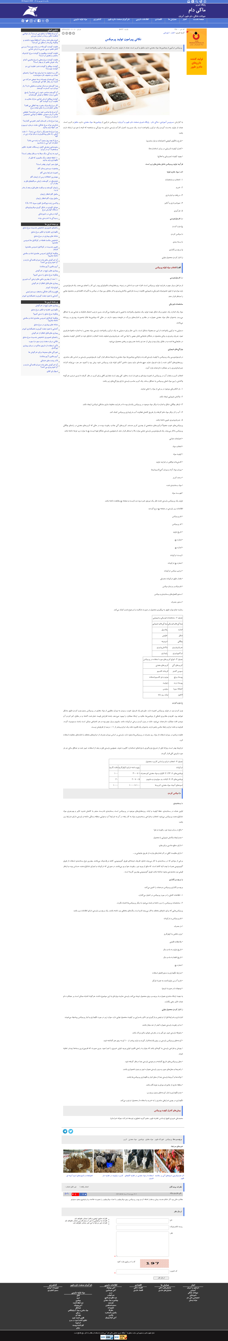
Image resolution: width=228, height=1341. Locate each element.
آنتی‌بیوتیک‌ (78, 1306)
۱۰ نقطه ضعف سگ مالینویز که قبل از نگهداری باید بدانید (43, 159)
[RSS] (192, 1)
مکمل (76, 122)
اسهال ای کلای (52, 371)
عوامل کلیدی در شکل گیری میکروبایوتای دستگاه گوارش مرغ (41, 209)
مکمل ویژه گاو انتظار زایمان (47, 199)
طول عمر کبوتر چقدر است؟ (47, 164)
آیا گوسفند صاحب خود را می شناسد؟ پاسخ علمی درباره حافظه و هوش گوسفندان (41, 94)
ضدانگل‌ (78, 1308)
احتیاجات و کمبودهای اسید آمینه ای (79, 1176)
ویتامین (98, 122)
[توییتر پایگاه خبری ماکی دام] (27, 20)
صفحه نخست (198, 19)
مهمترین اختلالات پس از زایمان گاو (44, 177)
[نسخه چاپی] (63, 33)
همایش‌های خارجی (164, 1291)
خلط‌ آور (78, 1316)
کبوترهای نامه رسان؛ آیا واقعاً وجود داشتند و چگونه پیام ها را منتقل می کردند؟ (40, 41)
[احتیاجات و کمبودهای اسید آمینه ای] (78, 1162)
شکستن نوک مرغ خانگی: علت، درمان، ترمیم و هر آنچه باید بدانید (39, 126)
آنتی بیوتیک (110, 1288)
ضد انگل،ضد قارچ (111, 1298)
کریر (125, 1139)
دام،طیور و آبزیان (193, 1288)
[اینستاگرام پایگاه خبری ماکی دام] (31, 20)
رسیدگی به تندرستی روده (48, 218)
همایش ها (172, 19)
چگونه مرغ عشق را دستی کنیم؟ (45, 275)
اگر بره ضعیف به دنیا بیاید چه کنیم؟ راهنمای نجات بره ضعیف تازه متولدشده (40, 74)
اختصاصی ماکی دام (193, 1298)
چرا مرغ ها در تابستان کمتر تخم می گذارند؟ (40, 121)
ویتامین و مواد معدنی (111, 1300)
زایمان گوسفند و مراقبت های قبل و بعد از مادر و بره (40, 189)
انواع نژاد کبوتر (52, 288)
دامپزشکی (193, 1295)
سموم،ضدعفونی (110, 1305)
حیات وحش (193, 1300)
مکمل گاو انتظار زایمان (49, 194)
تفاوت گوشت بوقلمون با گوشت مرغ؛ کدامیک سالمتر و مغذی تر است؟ (40, 54)
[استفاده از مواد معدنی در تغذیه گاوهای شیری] (139, 1162)
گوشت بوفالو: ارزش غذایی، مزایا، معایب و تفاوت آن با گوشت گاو (41, 100)
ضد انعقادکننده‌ (78, 1303)
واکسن (111, 1315)
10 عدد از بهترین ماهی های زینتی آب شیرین (40, 279)
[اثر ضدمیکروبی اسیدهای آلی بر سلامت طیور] (169, 1162)
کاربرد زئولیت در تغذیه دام (113, 1176)
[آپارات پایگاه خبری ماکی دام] (23, 20)
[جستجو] (197, 1)
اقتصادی (158, 19)
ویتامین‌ (78, 1301)
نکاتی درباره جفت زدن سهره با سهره (43, 342)
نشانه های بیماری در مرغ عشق (46, 236)
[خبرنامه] (188, 1)
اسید (78, 1298)
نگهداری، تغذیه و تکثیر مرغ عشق (44, 232)
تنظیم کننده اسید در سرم (78, 1321)
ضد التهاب (110, 1295)
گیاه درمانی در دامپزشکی (48, 214)
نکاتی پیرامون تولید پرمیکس (123, 40)
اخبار (185, 19)
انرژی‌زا (78, 1323)
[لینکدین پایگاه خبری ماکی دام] (43, 20)
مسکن (78, 1313)
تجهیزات (111, 1308)
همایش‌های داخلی (165, 1288)
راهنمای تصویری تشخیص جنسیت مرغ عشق (40, 228)
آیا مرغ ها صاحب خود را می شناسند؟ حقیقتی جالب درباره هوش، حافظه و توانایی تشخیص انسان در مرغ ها (40, 114)
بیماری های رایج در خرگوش (46, 271)
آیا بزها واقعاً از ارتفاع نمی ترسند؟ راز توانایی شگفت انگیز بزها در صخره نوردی (40, 35)
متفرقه (111, 1310)
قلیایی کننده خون (78, 1318)
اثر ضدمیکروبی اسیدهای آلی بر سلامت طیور (169, 1177)
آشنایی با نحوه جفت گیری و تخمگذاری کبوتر (40, 296)
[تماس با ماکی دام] (201, 1)
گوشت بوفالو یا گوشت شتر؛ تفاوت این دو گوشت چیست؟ (41, 67)
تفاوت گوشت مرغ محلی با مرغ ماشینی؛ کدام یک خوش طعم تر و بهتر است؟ (40, 61)
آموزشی (166, 33)
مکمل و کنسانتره (111, 1313)
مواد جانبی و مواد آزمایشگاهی (78, 1311)
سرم (110, 1293)
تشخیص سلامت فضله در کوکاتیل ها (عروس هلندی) (40, 242)
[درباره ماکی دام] (205, 1)
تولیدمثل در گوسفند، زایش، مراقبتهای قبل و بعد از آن (41, 182)
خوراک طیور (159, 1139)
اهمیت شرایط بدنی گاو (49, 173)
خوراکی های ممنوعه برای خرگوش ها (43, 352)
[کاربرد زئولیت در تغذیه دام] (108, 1162)
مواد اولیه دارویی (80, 19)
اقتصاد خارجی (138, 1291)
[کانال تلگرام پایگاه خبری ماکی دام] (35, 20)
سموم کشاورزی (53, 1291)
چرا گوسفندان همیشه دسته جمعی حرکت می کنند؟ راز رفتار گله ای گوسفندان (40, 81)
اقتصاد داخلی (138, 1288)
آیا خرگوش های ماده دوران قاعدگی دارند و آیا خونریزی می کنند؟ (40, 261)
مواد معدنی (88, 122)
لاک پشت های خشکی (49, 361)
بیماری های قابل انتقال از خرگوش (44, 283)
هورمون (111, 1303)
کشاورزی (97, 19)
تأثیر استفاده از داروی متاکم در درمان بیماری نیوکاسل (40, 347)
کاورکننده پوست (78, 1326)
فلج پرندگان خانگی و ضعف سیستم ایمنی (42, 292)
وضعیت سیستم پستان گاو (48, 169)
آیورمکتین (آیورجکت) (49, 267)
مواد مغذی (149, 1139)
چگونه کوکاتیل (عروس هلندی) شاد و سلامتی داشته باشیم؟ (40, 255)
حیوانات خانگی (193, 1293)
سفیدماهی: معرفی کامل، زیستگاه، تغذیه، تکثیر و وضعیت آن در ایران (40, 148)
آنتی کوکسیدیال (110, 1318)
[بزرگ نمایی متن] (73, 33)
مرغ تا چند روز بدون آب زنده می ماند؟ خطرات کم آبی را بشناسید (42, 142)
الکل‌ (78, 1296)
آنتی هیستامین (111, 1291)
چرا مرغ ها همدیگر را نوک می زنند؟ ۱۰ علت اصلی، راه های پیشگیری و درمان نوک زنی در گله (40, 134)
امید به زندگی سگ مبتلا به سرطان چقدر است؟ (40, 154)
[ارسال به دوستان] (66, 33)
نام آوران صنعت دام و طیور (119, 19)
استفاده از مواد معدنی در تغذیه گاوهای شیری (139, 1177)
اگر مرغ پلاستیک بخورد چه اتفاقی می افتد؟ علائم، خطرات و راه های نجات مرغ (41, 107)
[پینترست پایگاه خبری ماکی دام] (47, 20)
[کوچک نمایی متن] (70, 33)
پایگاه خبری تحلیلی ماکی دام (116, 1333)
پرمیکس (168, 1139)
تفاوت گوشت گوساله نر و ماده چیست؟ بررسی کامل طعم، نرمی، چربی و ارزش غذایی (39, 48)
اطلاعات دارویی (142, 19)
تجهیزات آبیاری (52, 1288)
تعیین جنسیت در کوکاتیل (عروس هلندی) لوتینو (41, 248)
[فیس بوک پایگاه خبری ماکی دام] (39, 20)
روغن (78, 1328)
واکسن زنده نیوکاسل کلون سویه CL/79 (41, 203)
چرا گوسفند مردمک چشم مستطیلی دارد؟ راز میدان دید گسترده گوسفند (40, 87)
